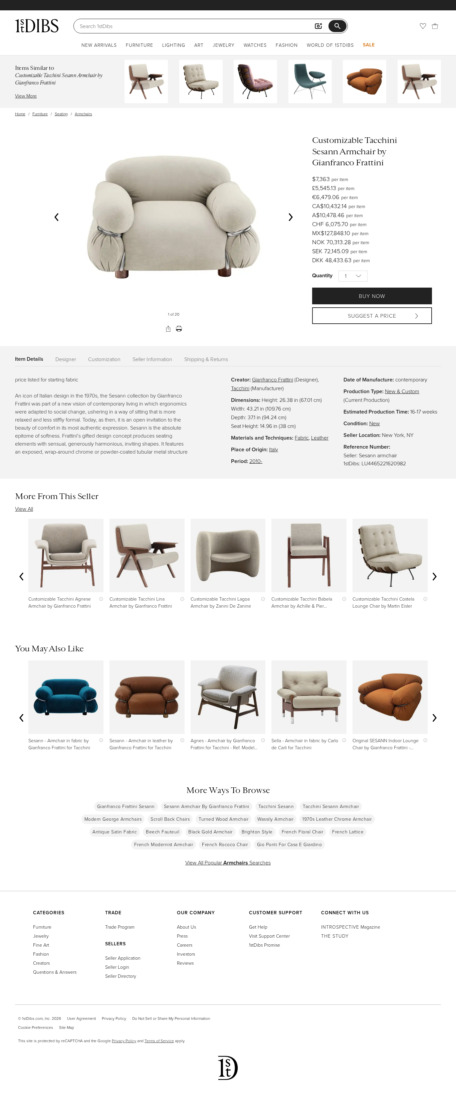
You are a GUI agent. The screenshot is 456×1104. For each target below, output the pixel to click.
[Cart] (435, 26)
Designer (65, 359)
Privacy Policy (114, 1018)
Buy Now (372, 296)
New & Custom (402, 391)
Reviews (185, 963)
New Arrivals (99, 45)
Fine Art (41, 945)
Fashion (287, 45)
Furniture (139, 45)
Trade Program (120, 927)
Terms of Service (159, 1041)
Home (20, 114)
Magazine (350, 927)
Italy (273, 449)
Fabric (302, 437)
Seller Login (117, 967)
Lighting (173, 45)
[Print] (179, 328)
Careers (184, 945)
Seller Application (123, 958)
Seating (61, 114)
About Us (186, 927)
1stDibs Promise (264, 945)
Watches (255, 45)
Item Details (29, 359)
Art (199, 45)
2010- (255, 461)
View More (26, 96)
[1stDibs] (36, 25)
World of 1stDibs (330, 45)
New (374, 423)
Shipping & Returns (206, 359)
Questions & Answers (54, 972)
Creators (41, 963)
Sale (369, 44)
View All (24, 508)
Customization (104, 359)
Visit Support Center (269, 936)
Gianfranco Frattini (272, 379)
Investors (186, 954)
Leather (319, 437)
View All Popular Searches (228, 862)
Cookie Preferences (35, 1027)
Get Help (258, 927)
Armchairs (83, 114)
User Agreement (81, 1018)
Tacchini (240, 388)
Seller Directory (120, 976)
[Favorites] (423, 26)
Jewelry (224, 45)
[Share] (168, 328)
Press (182, 936)
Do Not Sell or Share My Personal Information (171, 1018)
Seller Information (152, 359)
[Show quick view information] (99, 598)
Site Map (66, 1027)
